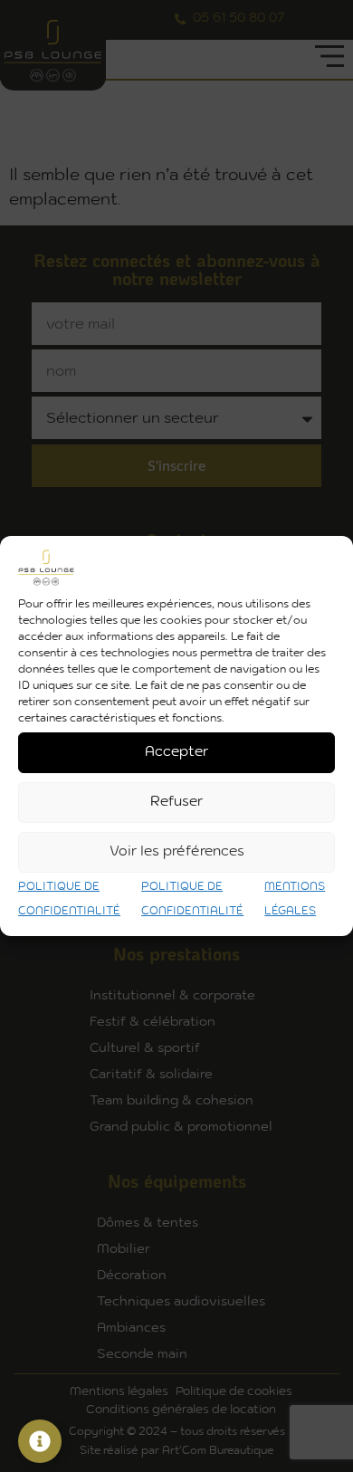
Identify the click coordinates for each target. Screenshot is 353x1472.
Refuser (176, 801)
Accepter (176, 752)
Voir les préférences (177, 851)
